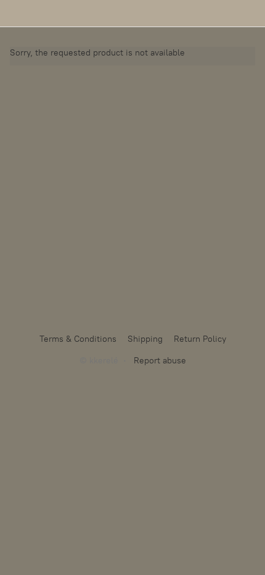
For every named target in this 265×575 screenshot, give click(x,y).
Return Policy (200, 339)
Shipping (145, 339)
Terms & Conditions (77, 339)
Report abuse (160, 360)
